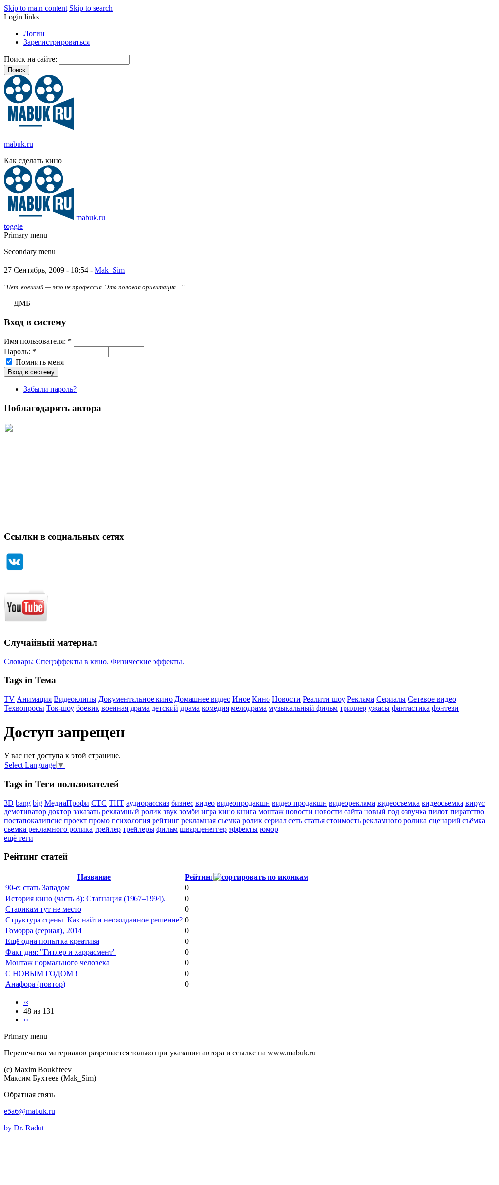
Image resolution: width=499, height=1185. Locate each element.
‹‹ (25, 1002)
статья (314, 820)
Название (94, 877)
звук (170, 812)
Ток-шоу (60, 708)
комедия (215, 708)
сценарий (445, 820)
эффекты (243, 829)
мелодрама (249, 708)
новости (299, 812)
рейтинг (165, 820)
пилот (438, 812)
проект (75, 820)
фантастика (411, 708)
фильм (167, 829)
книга (246, 812)
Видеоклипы (75, 699)
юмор (269, 829)
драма (190, 708)
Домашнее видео (202, 699)
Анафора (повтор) (35, 984)
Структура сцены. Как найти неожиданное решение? (94, 920)
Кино (261, 699)
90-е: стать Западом (37, 888)
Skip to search (91, 8)
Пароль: (20, 351)
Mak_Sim (110, 270)
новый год (381, 812)
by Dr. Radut (24, 1128)
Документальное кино (135, 699)
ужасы (379, 708)
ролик (252, 820)
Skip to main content (35, 8)
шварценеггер (203, 829)
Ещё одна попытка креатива (52, 941)
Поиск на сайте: (31, 59)
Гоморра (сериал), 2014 (43, 930)
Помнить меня (39, 362)
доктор (59, 812)
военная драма (125, 708)
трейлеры (138, 829)
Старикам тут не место (43, 909)
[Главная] (39, 127)
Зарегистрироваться (56, 42)
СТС (99, 803)
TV (9, 699)
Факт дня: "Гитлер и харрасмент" (60, 952)
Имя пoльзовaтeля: (38, 341)
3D (9, 803)
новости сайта (338, 812)
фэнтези (445, 708)
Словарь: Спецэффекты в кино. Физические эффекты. (94, 662)
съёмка (473, 820)
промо (99, 820)
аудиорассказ (147, 803)
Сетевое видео (432, 699)
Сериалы (391, 699)
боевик (87, 708)
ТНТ (116, 803)
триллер (353, 708)
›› (25, 1020)
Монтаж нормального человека (57, 963)
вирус (475, 803)
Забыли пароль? (50, 389)
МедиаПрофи (66, 803)
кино (226, 812)
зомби (189, 812)
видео (205, 803)
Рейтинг (199, 877)
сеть (295, 820)
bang (23, 803)
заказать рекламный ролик (117, 812)
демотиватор (25, 812)
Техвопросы (24, 708)
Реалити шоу (324, 699)
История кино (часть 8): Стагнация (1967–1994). (85, 898)
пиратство (467, 812)
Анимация (34, 699)
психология (131, 820)
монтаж (271, 812)
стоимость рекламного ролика (376, 820)
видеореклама (352, 803)
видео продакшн (299, 803)
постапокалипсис (33, 820)
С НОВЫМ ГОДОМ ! (41, 973)
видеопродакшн (243, 803)
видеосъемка (398, 803)
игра (208, 812)
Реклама (360, 699)
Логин (34, 33)
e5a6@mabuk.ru (29, 1111)
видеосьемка (442, 803)
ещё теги (18, 838)
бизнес (182, 803)
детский (165, 708)
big (37, 803)
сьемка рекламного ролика (48, 829)
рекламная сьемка (210, 820)
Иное (241, 699)
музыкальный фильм (303, 708)
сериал (275, 820)
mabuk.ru (18, 144)
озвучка (413, 812)
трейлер (108, 829)
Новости (286, 699)
